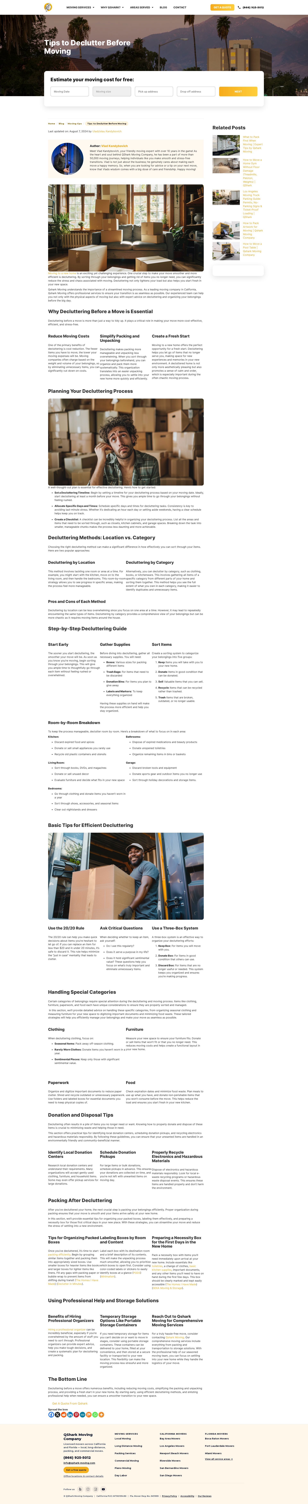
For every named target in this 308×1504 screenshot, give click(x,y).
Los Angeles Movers (172, 1446)
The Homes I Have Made (181, 1284)
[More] (101, 1414)
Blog (163, 7)
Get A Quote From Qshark (70, 1403)
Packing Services (125, 1453)
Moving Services (79, 7)
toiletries (157, 1266)
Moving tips (75, 123)
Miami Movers (213, 1453)
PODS (136, 1272)
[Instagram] (88, 1489)
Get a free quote (76, 1470)
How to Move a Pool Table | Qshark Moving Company (252, 249)
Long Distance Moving (128, 1446)
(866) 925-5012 (253, 7)
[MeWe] (82, 1414)
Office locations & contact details (83, 1476)
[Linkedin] (70, 1414)
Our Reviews (204, 1496)
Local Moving (123, 1438)
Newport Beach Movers (174, 1453)
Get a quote (222, 7)
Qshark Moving (175, 1337)
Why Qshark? (110, 7)
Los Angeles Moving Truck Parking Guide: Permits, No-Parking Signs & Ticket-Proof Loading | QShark (252, 204)
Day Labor (121, 1475)
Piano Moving (123, 1468)
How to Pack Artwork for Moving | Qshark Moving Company (253, 230)
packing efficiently (59, 1254)
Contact (179, 7)
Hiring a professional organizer (67, 1329)
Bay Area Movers (170, 1438)
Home (51, 123)
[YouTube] (103, 1489)
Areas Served (140, 7)
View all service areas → (219, 1459)
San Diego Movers (171, 1475)
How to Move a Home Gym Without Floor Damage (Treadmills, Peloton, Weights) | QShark (252, 172)
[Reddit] (64, 1414)
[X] (57, 1414)
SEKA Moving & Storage (167, 1288)
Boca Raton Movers (217, 1438)
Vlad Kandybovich (114, 146)
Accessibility (187, 1496)
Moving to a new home (62, 273)
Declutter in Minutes (70, 1283)
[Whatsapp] (95, 1414)
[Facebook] (51, 1414)
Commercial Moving (127, 1460)
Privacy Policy (169, 1496)
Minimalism (107, 1276)
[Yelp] (80, 1489)
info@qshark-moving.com (79, 1463)
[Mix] (89, 1414)
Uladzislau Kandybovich (106, 131)
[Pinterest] (76, 1414)
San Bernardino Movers (174, 1468)
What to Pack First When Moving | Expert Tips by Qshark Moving (253, 144)
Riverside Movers (170, 1460)
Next (238, 91)
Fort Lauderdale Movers (219, 1446)
